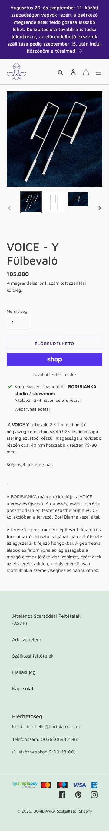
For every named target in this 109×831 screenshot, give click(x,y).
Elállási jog (23, 672)
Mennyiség (17, 311)
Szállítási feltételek (33, 655)
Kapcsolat (23, 688)
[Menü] (98, 71)
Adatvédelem (26, 639)
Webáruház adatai (32, 408)
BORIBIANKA (44, 811)
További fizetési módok (55, 374)
